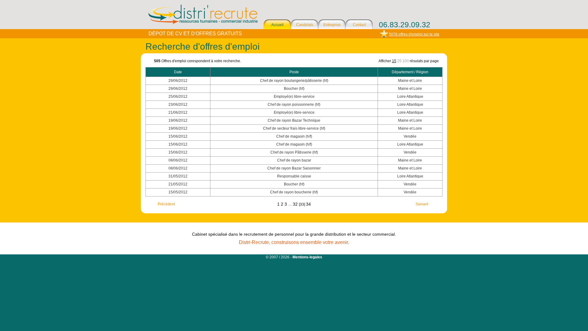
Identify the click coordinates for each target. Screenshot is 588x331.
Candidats (304, 25)
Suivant (422, 204)
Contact (359, 25)
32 (296, 204)
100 (405, 61)
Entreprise (332, 25)
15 (394, 61)
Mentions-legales (307, 257)
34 (308, 204)
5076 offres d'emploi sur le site (414, 34)
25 (399, 61)
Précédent (166, 204)
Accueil (277, 25)
